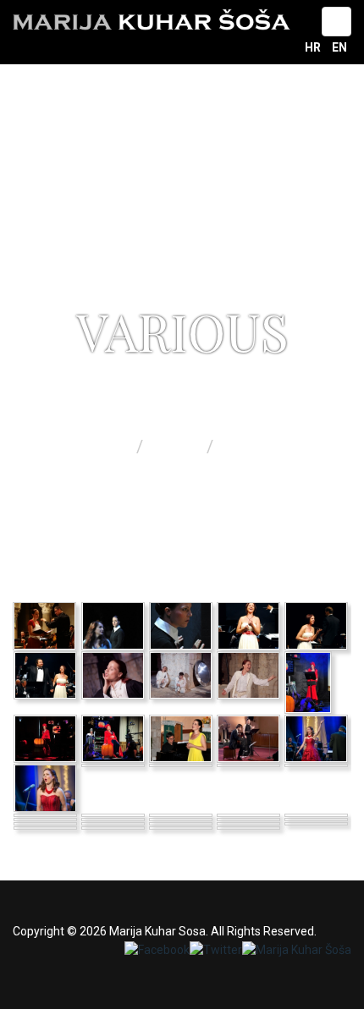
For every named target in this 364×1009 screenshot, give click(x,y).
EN (339, 47)
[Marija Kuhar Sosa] (151, 19)
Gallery (177, 446)
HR (314, 47)
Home (108, 446)
